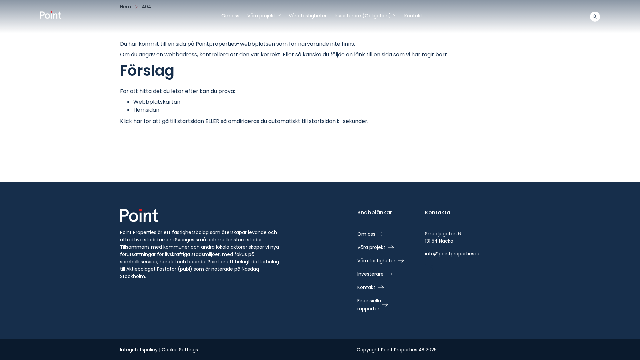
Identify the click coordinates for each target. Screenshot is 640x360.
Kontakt (413, 15)
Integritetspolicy (139, 349)
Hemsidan (146, 110)
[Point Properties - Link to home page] (50, 15)
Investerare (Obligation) (365, 15)
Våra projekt (264, 15)
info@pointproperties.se (453, 253)
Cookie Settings (180, 349)
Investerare (370, 274)
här (137, 121)
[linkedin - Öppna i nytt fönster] (429, 268)
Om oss (230, 15)
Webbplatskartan (156, 102)
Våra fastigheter (308, 15)
